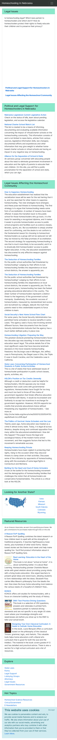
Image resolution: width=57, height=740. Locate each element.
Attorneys (9, 679)
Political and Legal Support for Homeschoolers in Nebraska (27, 89)
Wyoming (42, 512)
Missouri (41, 504)
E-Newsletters (11, 705)
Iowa (42, 498)
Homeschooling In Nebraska (17, 3)
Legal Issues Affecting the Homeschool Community (28, 95)
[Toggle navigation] (52, 3)
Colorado (41, 510)
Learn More (9, 733)
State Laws (9, 668)
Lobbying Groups (12, 676)
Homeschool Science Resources (18, 700)
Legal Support (11, 673)
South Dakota (41, 507)
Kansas (41, 501)
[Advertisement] (28, 57)
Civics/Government (13, 702)
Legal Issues (10, 682)
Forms (7, 671)
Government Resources (15, 684)
